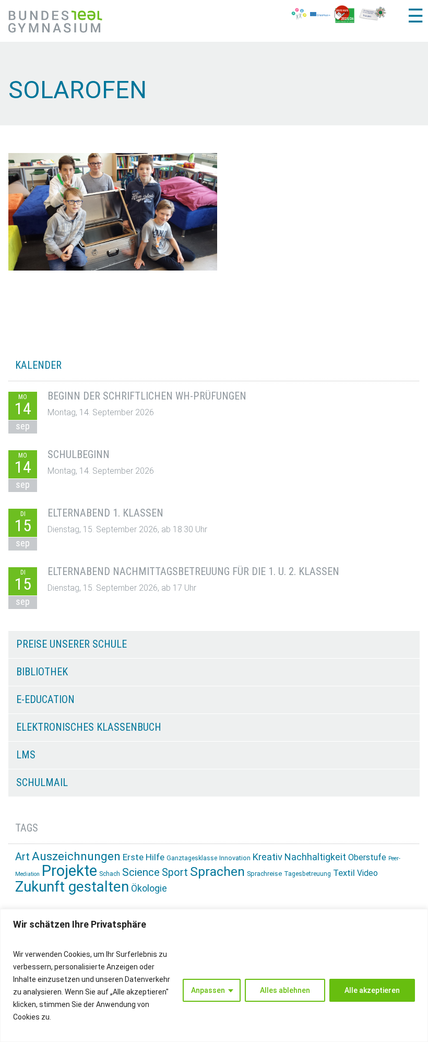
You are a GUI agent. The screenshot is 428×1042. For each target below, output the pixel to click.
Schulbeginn (78, 454)
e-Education (45, 699)
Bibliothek (42, 671)
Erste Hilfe (143, 857)
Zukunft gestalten (72, 886)
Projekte (69, 871)
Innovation (235, 858)
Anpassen (208, 990)
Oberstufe (367, 857)
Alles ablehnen (285, 990)
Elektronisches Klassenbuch (88, 727)
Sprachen (217, 871)
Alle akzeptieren (372, 990)
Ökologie (149, 888)
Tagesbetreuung (307, 873)
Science (141, 872)
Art (22, 856)
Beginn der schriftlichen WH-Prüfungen (146, 396)
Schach (109, 873)
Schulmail (42, 782)
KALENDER (38, 365)
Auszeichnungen (76, 856)
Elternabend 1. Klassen (105, 513)
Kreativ (267, 856)
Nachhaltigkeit (315, 856)
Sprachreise (264, 873)
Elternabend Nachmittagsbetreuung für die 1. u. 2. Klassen (193, 571)
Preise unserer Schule (71, 644)
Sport (175, 873)
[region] (214, 975)
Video (367, 873)
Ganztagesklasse (192, 858)
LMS (25, 754)
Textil (344, 873)
